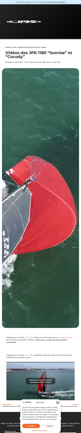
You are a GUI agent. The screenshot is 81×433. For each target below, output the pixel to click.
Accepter (31, 426)
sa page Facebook (65, 337)
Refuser (50, 426)
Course (14, 47)
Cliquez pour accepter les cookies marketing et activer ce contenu (40, 381)
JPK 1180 (28, 337)
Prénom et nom (10, 431)
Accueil (7, 47)
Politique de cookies (39, 430)
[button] (58, 402)
